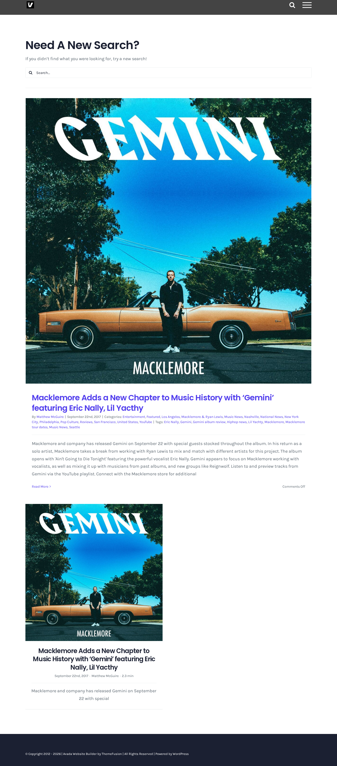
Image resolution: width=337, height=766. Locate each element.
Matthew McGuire (50, 417)
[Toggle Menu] (307, 5)
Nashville (251, 417)
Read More (40, 486)
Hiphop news (237, 422)
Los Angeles (171, 417)
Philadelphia (49, 422)
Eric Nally (171, 422)
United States (127, 422)
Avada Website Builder (80, 754)
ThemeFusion (112, 754)
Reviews (86, 422)
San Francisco (105, 422)
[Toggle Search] (292, 5)
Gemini (185, 422)
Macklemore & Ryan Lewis (202, 417)
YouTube (145, 422)
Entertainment (134, 417)
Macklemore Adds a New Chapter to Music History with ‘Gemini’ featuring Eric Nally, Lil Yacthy (153, 402)
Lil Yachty (255, 422)
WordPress (181, 754)
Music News (233, 417)
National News (271, 417)
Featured (153, 417)
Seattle (74, 427)
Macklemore (274, 422)
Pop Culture (69, 422)
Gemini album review (209, 422)
